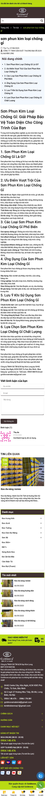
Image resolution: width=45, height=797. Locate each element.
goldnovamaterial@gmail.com (18, 702)
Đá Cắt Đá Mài (8, 557)
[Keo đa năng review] (7, 583)
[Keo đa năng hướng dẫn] (7, 593)
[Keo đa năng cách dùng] (7, 603)
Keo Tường (6, 528)
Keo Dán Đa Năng (9, 533)
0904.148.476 (10, 698)
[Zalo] (3, 773)
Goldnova (28, 787)
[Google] (20, 773)
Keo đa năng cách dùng (24, 601)
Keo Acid (6, 523)
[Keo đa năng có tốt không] (7, 623)
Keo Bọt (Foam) (9, 566)
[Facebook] (8, 773)
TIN (10, 454)
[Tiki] (14, 762)
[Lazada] (8, 762)
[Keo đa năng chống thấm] (7, 613)
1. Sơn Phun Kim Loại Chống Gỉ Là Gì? (21, 64)
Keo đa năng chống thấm (24, 611)
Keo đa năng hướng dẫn (24, 591)
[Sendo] (20, 762)
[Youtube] (14, 773)
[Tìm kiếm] (42, 21)
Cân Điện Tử (7, 561)
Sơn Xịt (5, 537)
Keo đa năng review (11, 489)
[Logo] (22, 12)
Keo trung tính (8, 518)
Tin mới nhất (9, 575)
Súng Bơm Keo (8, 552)
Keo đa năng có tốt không (24, 621)
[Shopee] (3, 762)
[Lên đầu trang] (40, 767)
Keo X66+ (6, 542)
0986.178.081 (25, 698)
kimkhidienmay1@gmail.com (17, 706)
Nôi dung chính (12, 59)
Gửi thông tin (9, 421)
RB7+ (4, 547)
